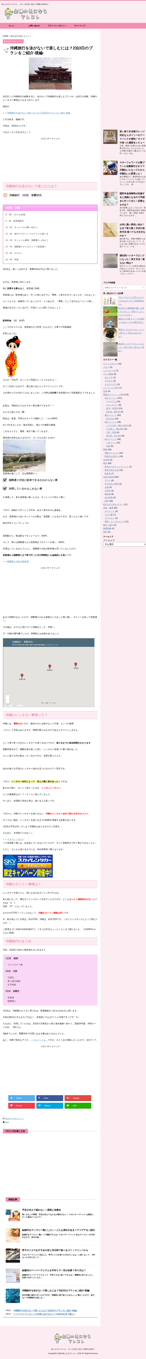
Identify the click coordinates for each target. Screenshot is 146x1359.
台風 (107, 487)
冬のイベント (111, 398)
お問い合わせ (34, 26)
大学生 (108, 490)
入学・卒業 (111, 432)
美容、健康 (108, 508)
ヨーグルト (110, 518)
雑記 (105, 532)
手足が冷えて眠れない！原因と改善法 (41, 1210)
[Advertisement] (50, 161)
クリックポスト (110, 364)
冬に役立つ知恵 (112, 484)
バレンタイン (112, 405)
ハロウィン (111, 442)
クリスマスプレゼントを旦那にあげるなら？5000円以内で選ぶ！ (45, 1314)
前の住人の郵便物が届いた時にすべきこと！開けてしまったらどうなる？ (131, 311)
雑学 (107, 501)
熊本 (105, 463)
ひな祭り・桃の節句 (115, 429)
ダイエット (110, 511)
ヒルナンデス (111, 384)
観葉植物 (107, 528)
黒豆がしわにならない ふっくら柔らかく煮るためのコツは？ (131, 333)
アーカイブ (109, 540)
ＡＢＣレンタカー (15, 839)
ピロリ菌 (109, 515)
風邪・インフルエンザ (115, 521)
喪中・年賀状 (112, 408)
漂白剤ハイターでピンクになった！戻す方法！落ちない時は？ (132, 259)
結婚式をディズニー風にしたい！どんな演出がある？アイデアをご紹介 (58, 1230)
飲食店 (108, 473)
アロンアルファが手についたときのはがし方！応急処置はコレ (131, 300)
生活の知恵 (108, 477)
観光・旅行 (108, 525)
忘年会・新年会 (113, 412)
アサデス (109, 381)
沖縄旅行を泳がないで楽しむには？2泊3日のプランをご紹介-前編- (39, 113)
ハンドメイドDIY (110, 388)
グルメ (106, 367)
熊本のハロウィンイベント (117, 466)
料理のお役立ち (112, 456)
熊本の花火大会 (112, 470)
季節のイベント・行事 (113, 394)
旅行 (7, 1122)
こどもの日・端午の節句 (117, 425)
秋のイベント (111, 439)
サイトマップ (79, 26)
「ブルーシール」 (39, 1040)
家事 (105, 449)
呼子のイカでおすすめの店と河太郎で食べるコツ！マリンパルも (55, 1250)
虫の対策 (109, 497)
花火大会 (110, 418)
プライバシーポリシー (57, 26)
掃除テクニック (112, 453)
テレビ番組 (108, 374)
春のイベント (111, 422)
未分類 (106, 460)
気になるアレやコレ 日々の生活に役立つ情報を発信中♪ (73, 1349)
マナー (108, 480)
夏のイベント (111, 415)
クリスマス (111, 401)
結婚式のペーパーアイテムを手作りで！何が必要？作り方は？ (54, 1270)
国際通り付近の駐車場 (18, 561)
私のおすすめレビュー (14, 1118)
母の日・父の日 (113, 436)
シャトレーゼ (109, 370)
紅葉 (108, 446)
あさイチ (109, 377)
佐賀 (105, 391)
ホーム (11, 26)
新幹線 (108, 494)
